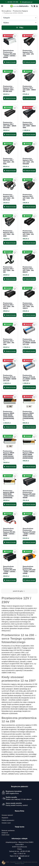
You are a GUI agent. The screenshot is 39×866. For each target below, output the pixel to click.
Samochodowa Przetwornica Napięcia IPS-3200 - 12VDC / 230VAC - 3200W (29, 532)
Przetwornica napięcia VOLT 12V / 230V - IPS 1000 (8, 341)
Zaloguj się (5, 832)
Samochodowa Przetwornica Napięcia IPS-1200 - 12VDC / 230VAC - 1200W (29, 570)
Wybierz (6, 22)
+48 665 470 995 (25, 851)
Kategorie (6, 18)
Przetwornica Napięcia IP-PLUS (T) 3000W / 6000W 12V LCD (29, 341)
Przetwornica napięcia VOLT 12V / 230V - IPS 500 (28, 197)
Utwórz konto (5, 835)
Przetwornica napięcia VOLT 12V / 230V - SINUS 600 (29, 88)
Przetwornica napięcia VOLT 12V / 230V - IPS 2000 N (8, 305)
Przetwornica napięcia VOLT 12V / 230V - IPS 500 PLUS (8, 197)
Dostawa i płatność (7, 815)
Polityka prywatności (8, 820)
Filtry (19, 27)
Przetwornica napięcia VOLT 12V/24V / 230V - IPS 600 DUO (8, 88)
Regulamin (5, 818)
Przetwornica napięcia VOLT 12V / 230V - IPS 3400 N (28, 233)
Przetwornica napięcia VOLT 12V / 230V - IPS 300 (8, 269)
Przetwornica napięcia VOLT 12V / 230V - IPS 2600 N (28, 269)
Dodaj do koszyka (10, 62)
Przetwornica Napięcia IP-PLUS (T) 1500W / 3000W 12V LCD (29, 377)
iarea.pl (22, 863)
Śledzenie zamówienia (8, 830)
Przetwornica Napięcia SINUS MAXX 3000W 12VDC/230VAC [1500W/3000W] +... (28, 416)
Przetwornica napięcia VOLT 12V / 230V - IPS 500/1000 (28, 161)
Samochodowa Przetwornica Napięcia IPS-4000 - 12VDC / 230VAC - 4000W (29, 494)
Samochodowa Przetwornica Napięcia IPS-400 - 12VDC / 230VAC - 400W (9, 532)
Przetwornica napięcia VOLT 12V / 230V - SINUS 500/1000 (9, 125)
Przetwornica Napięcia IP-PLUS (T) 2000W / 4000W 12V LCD (9, 377)
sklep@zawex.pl (24, 856)
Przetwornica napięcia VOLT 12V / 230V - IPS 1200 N (28, 305)
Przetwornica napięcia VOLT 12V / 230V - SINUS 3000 (29, 125)
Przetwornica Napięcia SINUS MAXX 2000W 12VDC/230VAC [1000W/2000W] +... (8, 455)
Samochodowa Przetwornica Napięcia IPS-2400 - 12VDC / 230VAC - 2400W (9, 54)
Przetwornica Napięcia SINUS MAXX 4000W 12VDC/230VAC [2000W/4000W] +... (8, 416)
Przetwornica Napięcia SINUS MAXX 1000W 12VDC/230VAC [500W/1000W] (28, 454)
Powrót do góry (19, 591)
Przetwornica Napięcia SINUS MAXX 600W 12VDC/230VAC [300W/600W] (8, 494)
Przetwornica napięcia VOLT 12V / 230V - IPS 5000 (8, 161)
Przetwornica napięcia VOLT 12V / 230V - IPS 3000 (28, 53)
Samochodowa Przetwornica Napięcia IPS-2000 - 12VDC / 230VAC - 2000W (9, 570)
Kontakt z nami (6, 823)
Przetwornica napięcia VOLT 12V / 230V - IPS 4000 (8, 233)
